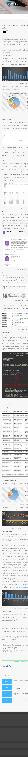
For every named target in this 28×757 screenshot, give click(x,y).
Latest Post (10, 16)
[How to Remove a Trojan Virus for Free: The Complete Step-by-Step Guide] (7, 694)
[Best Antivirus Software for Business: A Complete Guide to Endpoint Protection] (7, 700)
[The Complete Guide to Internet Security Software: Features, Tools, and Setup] (7, 687)
